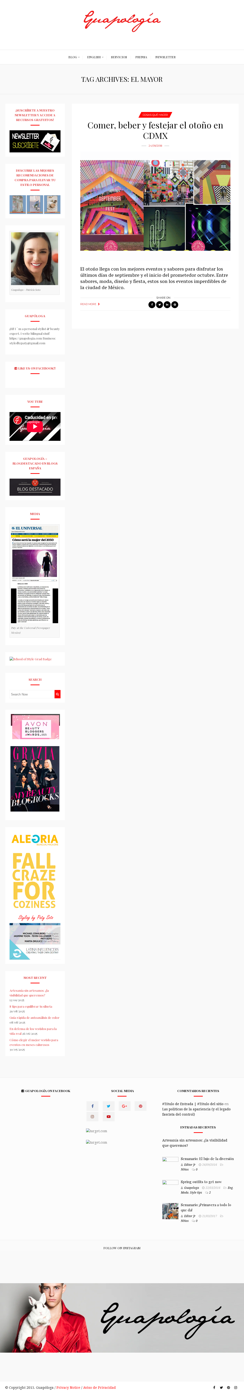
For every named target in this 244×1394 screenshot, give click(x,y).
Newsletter (165, 57)
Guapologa (191, 1188)
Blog (72, 57)
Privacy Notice (68, 1387)
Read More (88, 304)
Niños (185, 1169)
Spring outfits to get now (201, 1181)
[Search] (58, 694)
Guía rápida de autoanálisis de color (35, 1017)
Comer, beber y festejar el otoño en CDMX (155, 130)
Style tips (196, 1192)
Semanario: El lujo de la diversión (207, 1158)
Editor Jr (190, 1164)
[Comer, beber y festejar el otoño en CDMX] (155, 206)
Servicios (119, 57)
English (94, 57)
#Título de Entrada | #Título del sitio (193, 1104)
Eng (230, 1188)
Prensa (141, 57)
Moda (184, 1192)
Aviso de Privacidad (99, 1387)
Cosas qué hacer (155, 115)
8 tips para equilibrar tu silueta (31, 1006)
